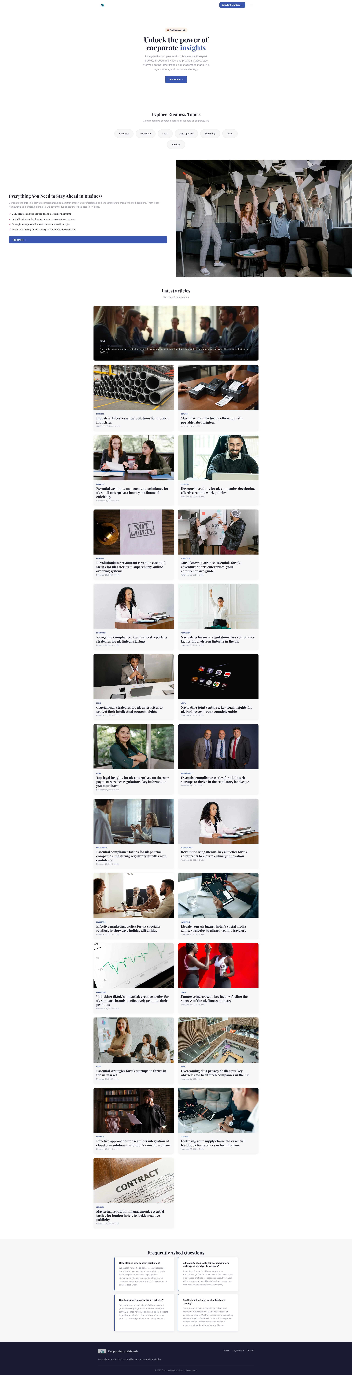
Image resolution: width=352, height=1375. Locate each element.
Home (226, 1350)
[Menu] (251, 5)
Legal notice (238, 1350)
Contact (250, 1350)
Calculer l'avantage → (232, 5)
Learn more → (176, 79)
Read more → (19, 239)
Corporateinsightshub (123, 1351)
